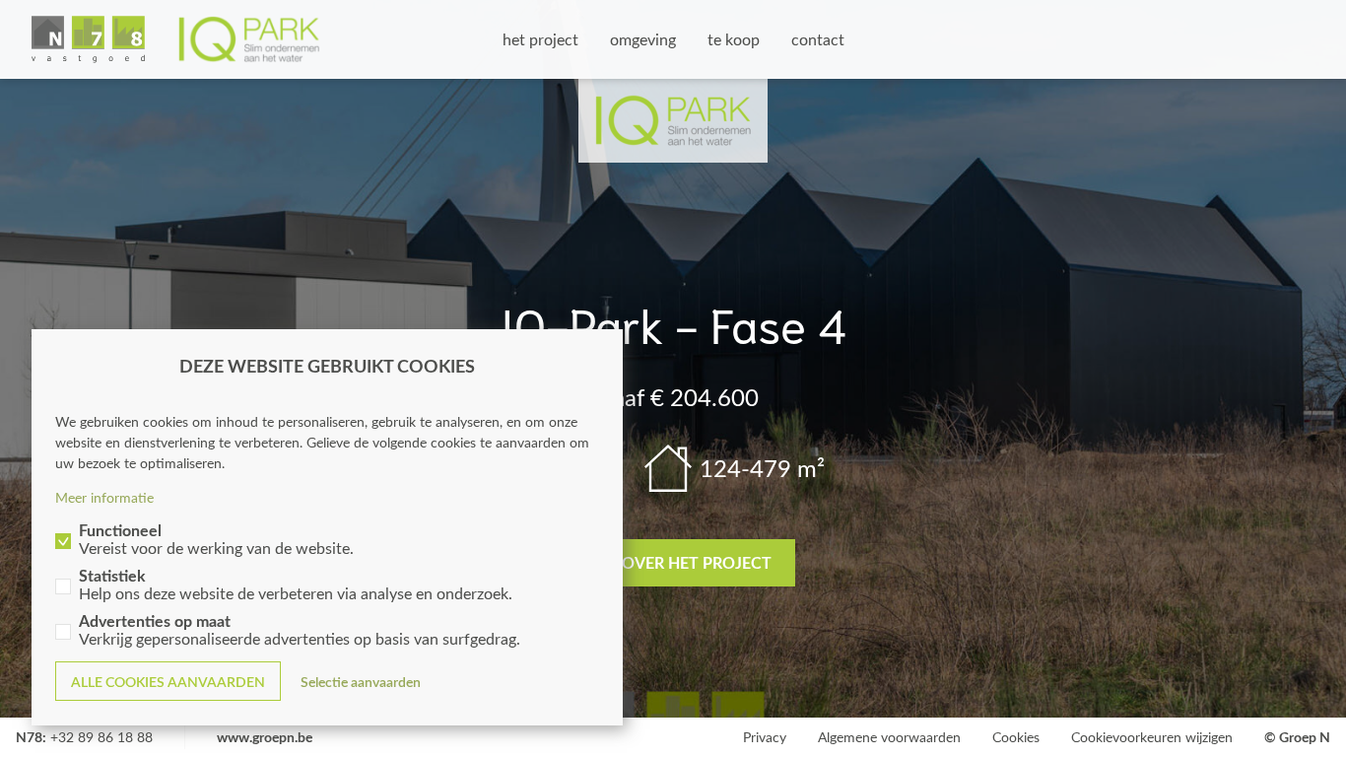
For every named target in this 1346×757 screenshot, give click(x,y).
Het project (540, 39)
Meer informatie (104, 497)
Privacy (764, 736)
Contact (817, 39)
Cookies (1016, 736)
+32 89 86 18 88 (101, 736)
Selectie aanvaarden (361, 681)
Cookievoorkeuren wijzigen (1152, 736)
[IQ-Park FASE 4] (176, 39)
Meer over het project (673, 562)
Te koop (733, 39)
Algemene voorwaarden (889, 736)
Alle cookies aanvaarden (168, 681)
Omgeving (643, 39)
